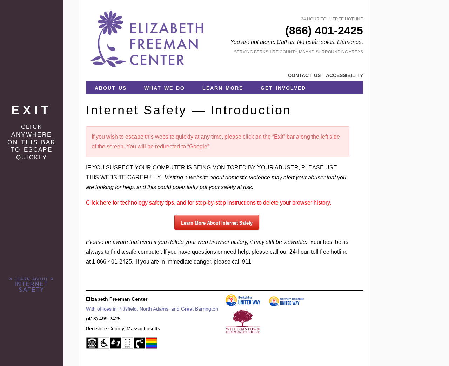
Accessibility (344, 75)
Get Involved (283, 87)
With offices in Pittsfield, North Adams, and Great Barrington (152, 309)
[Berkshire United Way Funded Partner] (239, 304)
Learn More (222, 87)
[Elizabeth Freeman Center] (147, 70)
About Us (111, 87)
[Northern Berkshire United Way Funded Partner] (283, 304)
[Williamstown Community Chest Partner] (239, 332)
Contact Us (304, 75)
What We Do (164, 87)
